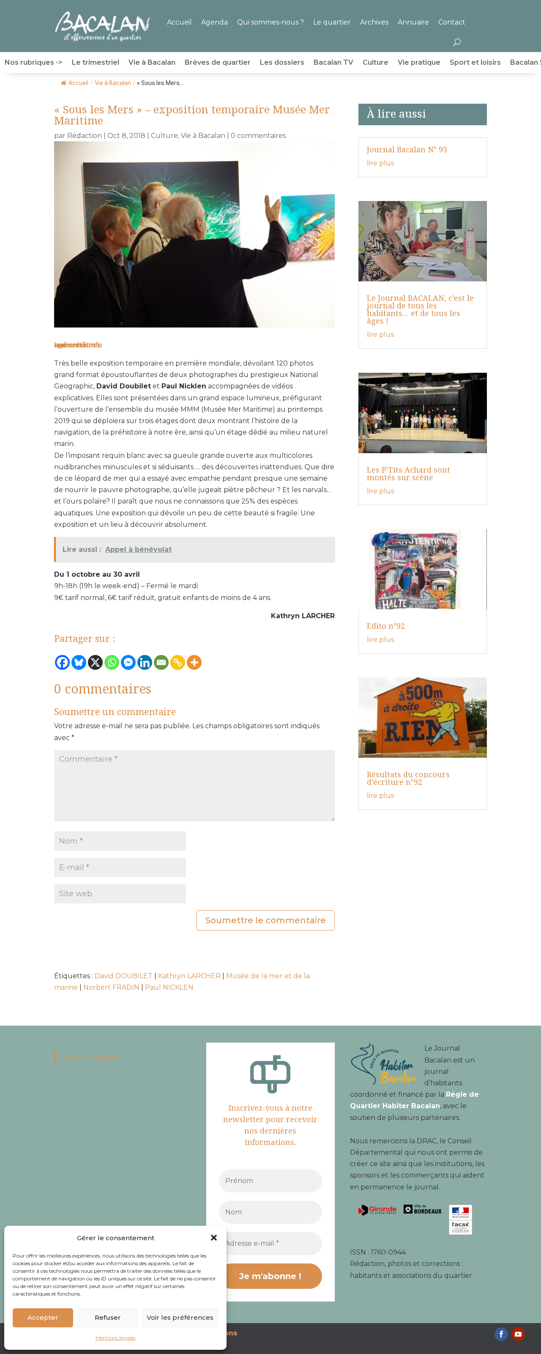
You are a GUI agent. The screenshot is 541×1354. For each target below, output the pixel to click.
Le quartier (332, 22)
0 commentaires (258, 136)
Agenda (214, 22)
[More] (194, 662)
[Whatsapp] (111, 662)
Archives (374, 22)
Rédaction (84, 136)
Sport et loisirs (475, 63)
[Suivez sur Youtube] (518, 1334)
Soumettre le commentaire (265, 920)
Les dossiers (282, 63)
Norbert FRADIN (111, 987)
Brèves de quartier (218, 63)
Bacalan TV (333, 63)
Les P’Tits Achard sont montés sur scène (408, 473)
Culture (375, 63)
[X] (95, 662)
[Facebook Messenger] (128, 662)
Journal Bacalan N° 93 (407, 149)
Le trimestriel (95, 63)
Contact (451, 22)
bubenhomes (77, 345)
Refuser (108, 1317)
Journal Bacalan (92, 1057)
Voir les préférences (180, 1317)
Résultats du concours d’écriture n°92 (408, 778)
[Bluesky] (78, 662)
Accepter (42, 1317)
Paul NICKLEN (169, 987)
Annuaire (413, 22)
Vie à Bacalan (151, 63)
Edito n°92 (386, 626)
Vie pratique (419, 63)
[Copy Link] (177, 662)
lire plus (380, 163)
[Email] (161, 662)
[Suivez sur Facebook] (501, 1334)
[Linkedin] (144, 662)
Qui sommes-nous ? (270, 22)
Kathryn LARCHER (189, 976)
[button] (214, 1237)
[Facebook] (62, 662)
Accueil (179, 22)
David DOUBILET (124, 976)
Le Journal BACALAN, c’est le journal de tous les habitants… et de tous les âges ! (420, 309)
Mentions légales (115, 1338)
